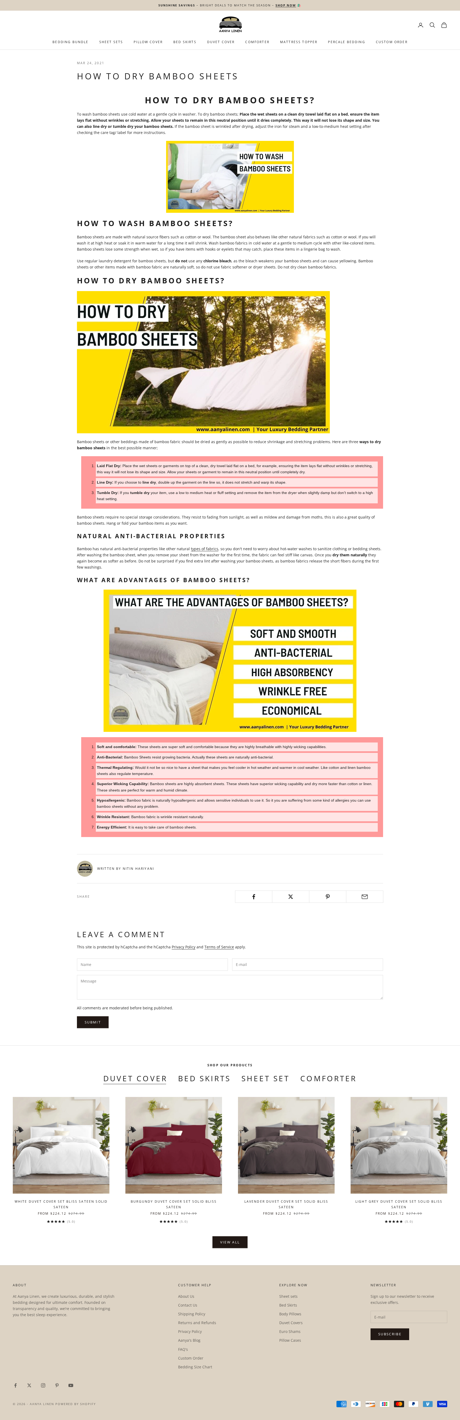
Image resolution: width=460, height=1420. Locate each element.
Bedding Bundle (70, 42)
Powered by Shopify (75, 1404)
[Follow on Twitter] (29, 1385)
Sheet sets (288, 1296)
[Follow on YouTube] (70, 1385)
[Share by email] (364, 897)
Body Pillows (290, 1313)
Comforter (257, 42)
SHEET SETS (111, 42)
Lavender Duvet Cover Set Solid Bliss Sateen (286, 1204)
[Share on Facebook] (253, 897)
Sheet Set (265, 1078)
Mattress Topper (298, 42)
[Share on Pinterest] (327, 897)
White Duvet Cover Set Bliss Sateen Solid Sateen (61, 1204)
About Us (186, 1296)
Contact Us (187, 1305)
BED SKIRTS (184, 42)
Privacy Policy (183, 946)
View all (230, 1242)
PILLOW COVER (148, 42)
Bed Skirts (204, 1078)
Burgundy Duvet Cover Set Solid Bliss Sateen (174, 1204)
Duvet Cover (221, 42)
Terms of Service (219, 946)
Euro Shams (290, 1331)
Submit (93, 1022)
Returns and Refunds (197, 1322)
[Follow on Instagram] (43, 1385)
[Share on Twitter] (290, 897)
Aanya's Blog (189, 1340)
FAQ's (183, 1349)
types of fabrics (204, 548)
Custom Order (392, 42)
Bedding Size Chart (195, 1366)
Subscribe (389, 1334)
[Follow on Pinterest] (57, 1385)
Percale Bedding (346, 42)
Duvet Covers (291, 1322)
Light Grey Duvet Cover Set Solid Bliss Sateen (398, 1204)
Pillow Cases (290, 1340)
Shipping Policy (191, 1313)
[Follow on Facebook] (15, 1385)
